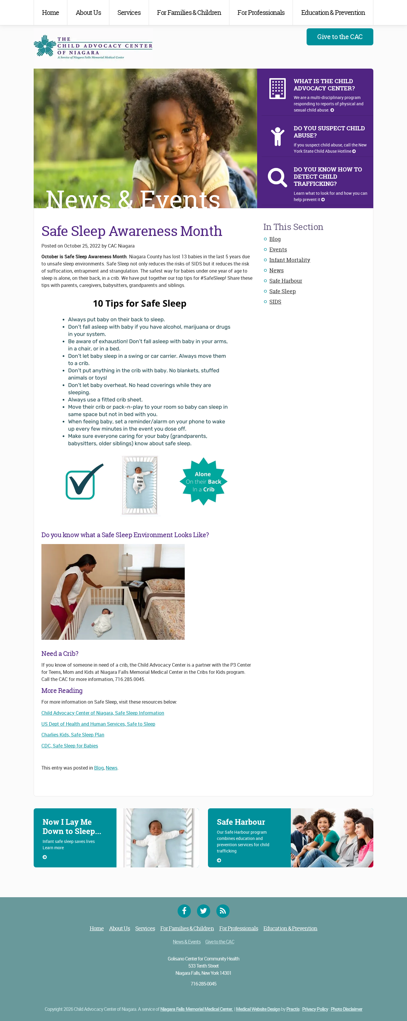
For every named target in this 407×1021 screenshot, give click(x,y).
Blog (275, 239)
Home (50, 12)
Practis (292, 1009)
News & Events (187, 941)
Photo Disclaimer (347, 1009)
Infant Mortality (289, 260)
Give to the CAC (339, 36)
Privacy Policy (315, 1009)
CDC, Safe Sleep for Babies (69, 745)
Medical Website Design (258, 1009)
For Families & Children (189, 12)
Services (128, 12)
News (276, 270)
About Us (88, 12)
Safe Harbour (285, 281)
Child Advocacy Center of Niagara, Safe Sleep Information (102, 713)
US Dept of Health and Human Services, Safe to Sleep (98, 724)
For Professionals (261, 12)
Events (278, 249)
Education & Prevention (333, 12)
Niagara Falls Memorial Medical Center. (196, 1009)
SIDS (275, 301)
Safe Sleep (282, 291)
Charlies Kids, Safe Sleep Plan (72, 734)
